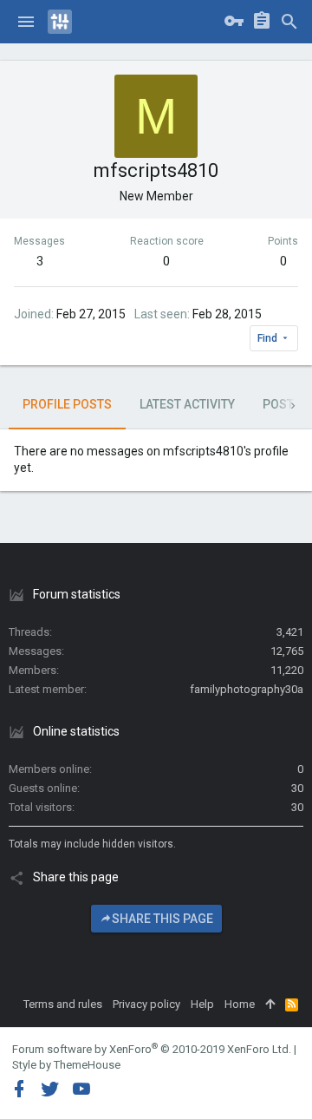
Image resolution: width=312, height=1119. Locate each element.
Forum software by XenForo (151, 1049)
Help (202, 1004)
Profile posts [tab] (67, 404)
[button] (26, 21)
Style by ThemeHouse (66, 1064)
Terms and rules (62, 1004)
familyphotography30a (246, 689)
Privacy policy (146, 1004)
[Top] (270, 1004)
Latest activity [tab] (187, 404)
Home (239, 1004)
